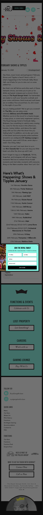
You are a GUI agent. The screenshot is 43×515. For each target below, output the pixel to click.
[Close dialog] (38, 245)
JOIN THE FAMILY (22, 267)
